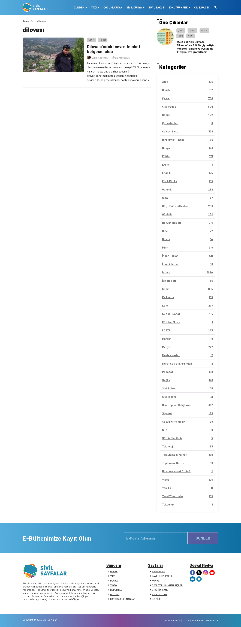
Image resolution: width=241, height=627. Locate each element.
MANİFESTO (158, 571)
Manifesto (197, 620)
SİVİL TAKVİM (157, 7)
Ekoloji (204, 30)
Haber (103, 39)
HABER (114, 571)
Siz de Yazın (212, 620)
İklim (180, 35)
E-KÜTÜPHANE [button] (178, 7)
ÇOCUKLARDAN (112, 7)
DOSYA (114, 580)
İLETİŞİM (156, 598)
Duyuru (192, 30)
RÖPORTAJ (116, 589)
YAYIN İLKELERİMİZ (162, 575)
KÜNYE (155, 580)
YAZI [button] (94, 7)
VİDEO (113, 585)
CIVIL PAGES (202, 7)
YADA (190, 35)
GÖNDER (203, 538)
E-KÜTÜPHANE (160, 589)
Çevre (91, 39)
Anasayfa (28, 20)
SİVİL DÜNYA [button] (134, 7)
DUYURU (114, 594)
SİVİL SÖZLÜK (159, 594)
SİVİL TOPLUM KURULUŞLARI (167, 585)
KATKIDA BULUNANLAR (122, 598)
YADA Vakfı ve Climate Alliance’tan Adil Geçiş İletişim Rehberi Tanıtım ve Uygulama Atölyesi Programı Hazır (195, 47)
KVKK (186, 620)
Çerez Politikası (172, 620)
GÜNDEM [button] (79, 7)
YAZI (112, 575)
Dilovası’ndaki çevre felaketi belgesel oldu (114, 49)
